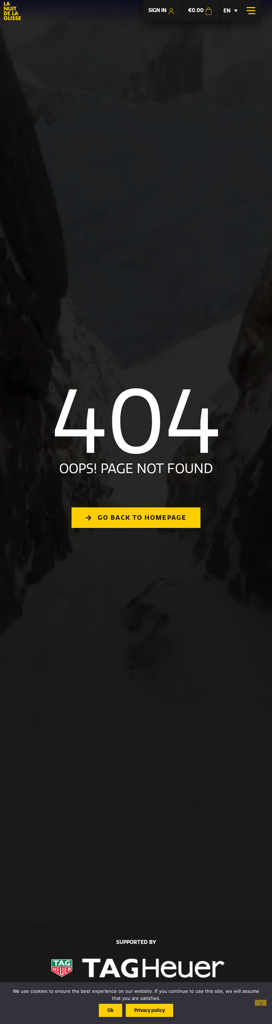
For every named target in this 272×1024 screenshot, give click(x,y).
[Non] (261, 1003)
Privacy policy (149, 1010)
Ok (110, 1010)
